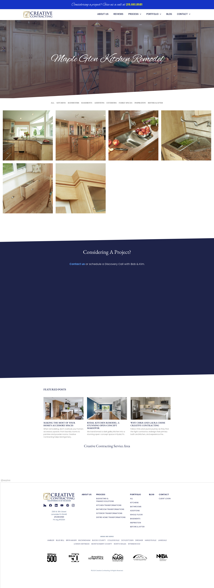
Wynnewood (134, 544)
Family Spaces (125, 103)
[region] (107, 465)
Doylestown (127, 540)
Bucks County (99, 540)
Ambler (50, 540)
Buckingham (84, 540)
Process (133, 14)
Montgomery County (101, 544)
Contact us (77, 264)
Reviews (118, 14)
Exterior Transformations (109, 513)
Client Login (165, 498)
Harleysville (150, 540)
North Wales (120, 544)
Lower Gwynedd (82, 544)
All (52, 103)
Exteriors (112, 103)
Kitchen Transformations (108, 505)
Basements (86, 103)
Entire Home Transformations (111, 517)
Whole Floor (136, 514)
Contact (182, 14)
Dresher (139, 540)
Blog (169, 14)
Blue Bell (60, 540)
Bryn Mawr (71, 540)
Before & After (155, 103)
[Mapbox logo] (5, 480)
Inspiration (140, 103)
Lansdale (162, 540)
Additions (99, 103)
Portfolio (152, 14)
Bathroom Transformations (110, 509)
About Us (102, 14)
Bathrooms (73, 103)
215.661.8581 (134, 4)
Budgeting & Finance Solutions (105, 500)
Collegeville (113, 540)
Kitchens (61, 103)
